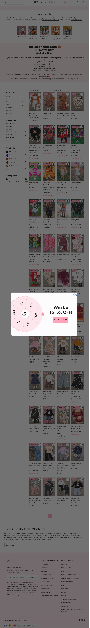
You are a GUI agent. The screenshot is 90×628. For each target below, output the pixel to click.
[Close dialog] (75, 294)
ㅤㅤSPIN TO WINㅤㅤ (61, 320)
